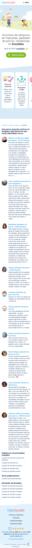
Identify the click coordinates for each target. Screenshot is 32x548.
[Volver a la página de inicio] (8, 2)
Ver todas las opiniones (16, 539)
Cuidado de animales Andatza (11, 497)
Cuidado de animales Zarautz (11, 471)
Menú (27, 2)
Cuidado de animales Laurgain (11, 494)
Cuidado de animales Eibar (10, 468)
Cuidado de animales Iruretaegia (12, 486)
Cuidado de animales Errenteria (12, 465)
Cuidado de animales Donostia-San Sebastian (13, 459)
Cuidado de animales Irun (10, 463)
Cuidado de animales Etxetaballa (12, 489)
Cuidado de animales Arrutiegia (12, 491)
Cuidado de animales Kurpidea (11, 478)
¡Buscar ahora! (18, 55)
